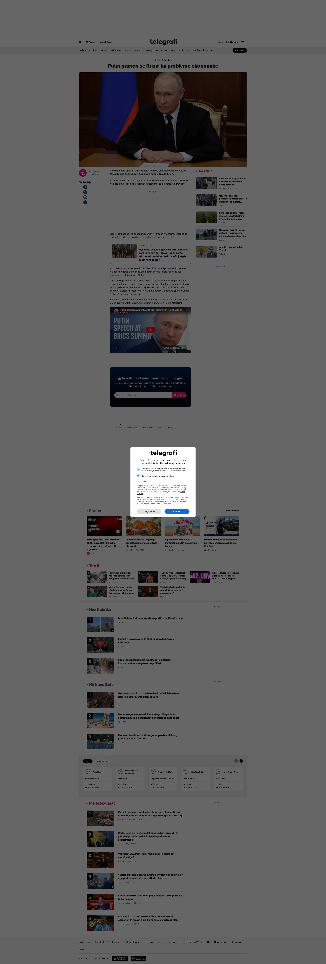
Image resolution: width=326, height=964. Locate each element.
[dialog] (163, 482)
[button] (163, 481)
